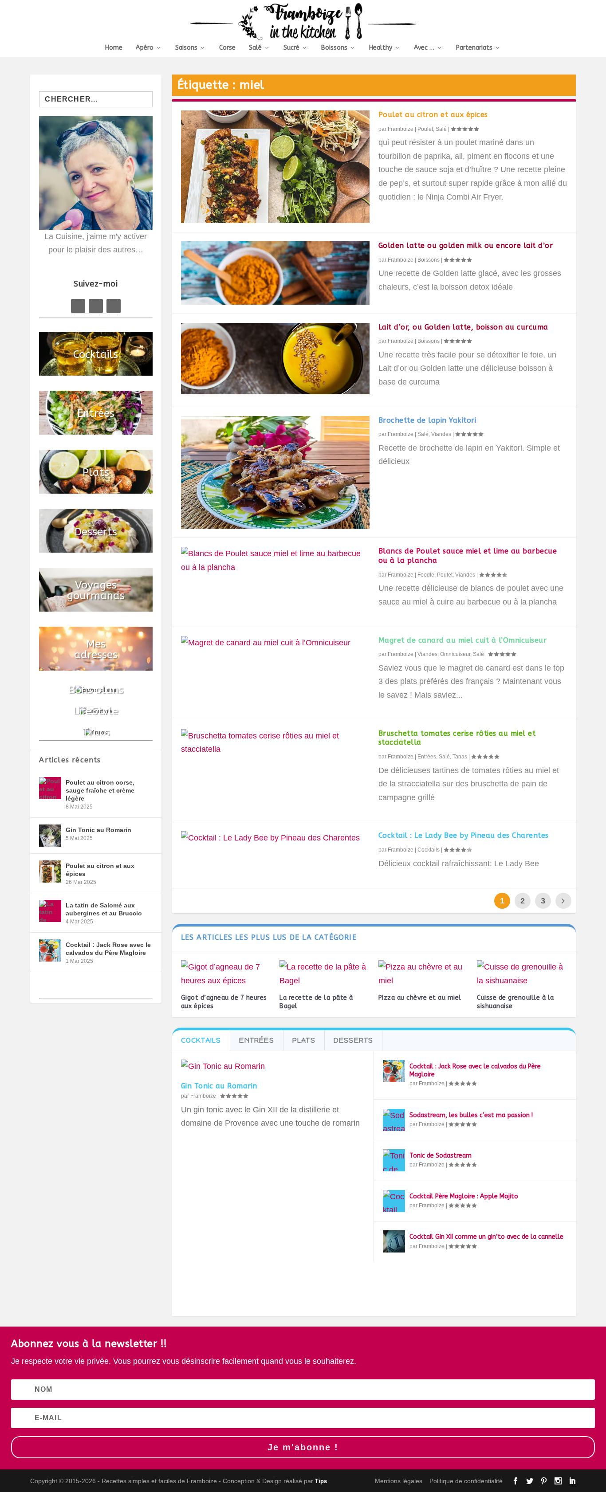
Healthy (380, 47)
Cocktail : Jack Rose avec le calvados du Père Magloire (108, 948)
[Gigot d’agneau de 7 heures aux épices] (226, 973)
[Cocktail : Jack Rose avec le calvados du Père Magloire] (394, 1071)
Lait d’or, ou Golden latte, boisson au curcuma (463, 327)
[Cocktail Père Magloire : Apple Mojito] (394, 1201)
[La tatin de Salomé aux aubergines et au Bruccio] (50, 911)
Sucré (291, 47)
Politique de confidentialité (466, 1480)
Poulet (425, 129)
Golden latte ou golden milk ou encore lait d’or (465, 245)
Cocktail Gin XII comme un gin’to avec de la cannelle (486, 1237)
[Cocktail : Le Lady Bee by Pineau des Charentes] (275, 838)
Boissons (334, 47)
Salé (255, 47)
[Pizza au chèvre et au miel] (423, 973)
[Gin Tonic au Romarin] (273, 1066)
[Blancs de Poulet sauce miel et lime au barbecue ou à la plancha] (275, 560)
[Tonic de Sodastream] (394, 1160)
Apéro (144, 47)
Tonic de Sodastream (440, 1155)
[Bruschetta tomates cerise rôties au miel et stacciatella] (275, 742)
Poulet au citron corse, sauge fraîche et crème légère (100, 790)
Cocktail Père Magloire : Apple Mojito (463, 1196)
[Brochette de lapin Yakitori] (275, 472)
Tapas (460, 757)
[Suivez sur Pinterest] (96, 306)
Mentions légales (398, 1480)
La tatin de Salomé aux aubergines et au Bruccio (104, 909)
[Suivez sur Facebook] (78, 306)
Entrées (426, 757)
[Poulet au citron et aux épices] (275, 166)
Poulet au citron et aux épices (433, 114)
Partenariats (474, 47)
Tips (321, 1481)
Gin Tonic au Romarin (219, 1086)
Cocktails (428, 850)
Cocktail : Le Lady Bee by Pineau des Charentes (463, 835)
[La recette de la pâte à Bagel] (324, 973)
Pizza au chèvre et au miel (419, 997)
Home (113, 47)
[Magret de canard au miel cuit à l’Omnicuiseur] (275, 643)
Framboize (400, 129)
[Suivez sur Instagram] (113, 306)
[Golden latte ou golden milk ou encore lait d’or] (275, 272)
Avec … (424, 47)
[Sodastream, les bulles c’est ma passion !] (394, 1120)
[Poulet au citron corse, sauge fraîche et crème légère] (50, 788)
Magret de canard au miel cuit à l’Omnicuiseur (462, 640)
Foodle (425, 575)
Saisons (186, 47)
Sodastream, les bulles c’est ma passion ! (471, 1115)
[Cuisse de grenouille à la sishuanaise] (522, 973)
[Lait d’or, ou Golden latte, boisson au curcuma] (275, 358)
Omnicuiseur (455, 654)
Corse (227, 47)
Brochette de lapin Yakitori (427, 420)
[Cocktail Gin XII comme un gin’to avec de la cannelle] (394, 1241)
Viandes (441, 434)
